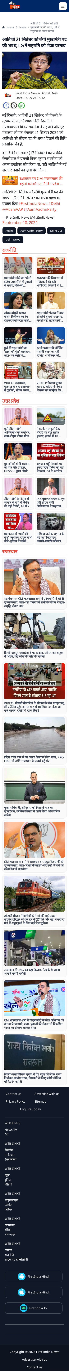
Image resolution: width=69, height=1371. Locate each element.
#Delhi (54, 203)
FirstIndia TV (38, 1308)
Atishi (9, 230)
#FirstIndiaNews (32, 203)
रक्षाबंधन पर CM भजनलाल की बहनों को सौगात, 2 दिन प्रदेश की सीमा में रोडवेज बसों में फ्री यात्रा (42, 181)
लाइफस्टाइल (11, 1200)
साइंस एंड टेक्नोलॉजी (16, 1259)
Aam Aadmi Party (32, 230)
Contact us (13, 1094)
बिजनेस (9, 1150)
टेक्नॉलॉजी (10, 1159)
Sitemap (40, 1101)
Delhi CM (56, 230)
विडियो (8, 1184)
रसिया (8, 1230)
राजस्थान (10, 1225)
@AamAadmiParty (40, 209)
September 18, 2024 (19, 222)
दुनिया (8, 1180)
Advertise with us (46, 1094)
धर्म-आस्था (10, 1234)
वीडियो (8, 1250)
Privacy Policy (15, 1101)
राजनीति (9, 1255)
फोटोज (8, 1205)
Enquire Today (30, 1109)
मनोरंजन (9, 1155)
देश (6, 1134)
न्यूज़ (7, 1175)
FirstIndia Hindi (38, 1276)
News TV (11, 1130)
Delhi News (13, 239)
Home (10, 27)
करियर (8, 1209)
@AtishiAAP (12, 209)
